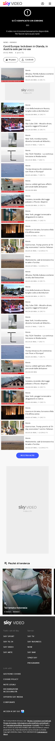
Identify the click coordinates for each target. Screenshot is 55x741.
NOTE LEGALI (9, 685)
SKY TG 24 (8, 642)
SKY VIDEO (8, 647)
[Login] (42, 3)
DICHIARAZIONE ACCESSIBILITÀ (10, 690)
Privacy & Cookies (10, 723)
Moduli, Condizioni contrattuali (39, 721)
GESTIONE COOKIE (12, 674)
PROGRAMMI (33, 663)
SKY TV (31, 636)
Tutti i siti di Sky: (11, 631)
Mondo (13, 42)
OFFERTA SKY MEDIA (13, 697)
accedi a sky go (11, 711)
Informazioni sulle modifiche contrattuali (32, 723)
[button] (10, 59)
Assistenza (27, 725)
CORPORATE (9, 702)
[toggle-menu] (50, 3)
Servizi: (31, 631)
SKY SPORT (8, 636)
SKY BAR (32, 652)
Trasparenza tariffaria (14, 725)
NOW (30, 647)
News (5, 42)
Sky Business (34, 642)
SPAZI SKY (32, 658)
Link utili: (7, 668)
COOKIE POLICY (10, 679)
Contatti (36, 725)
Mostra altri (27, 455)
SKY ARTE (8, 652)
